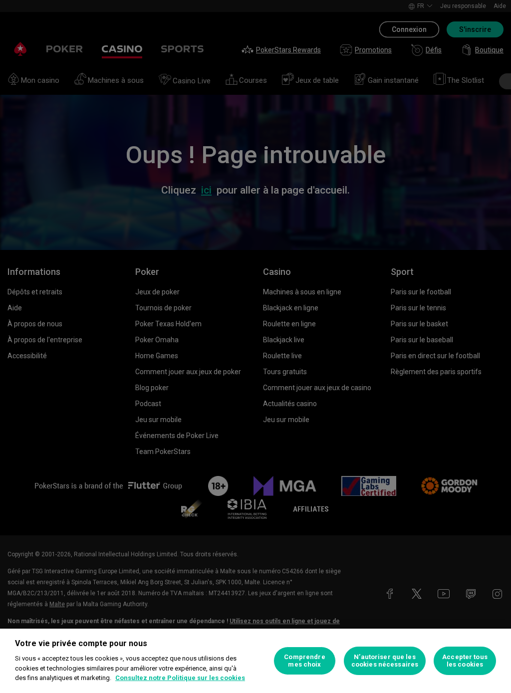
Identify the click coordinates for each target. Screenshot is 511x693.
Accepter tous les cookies (465, 661)
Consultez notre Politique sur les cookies (180, 678)
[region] (255, 661)
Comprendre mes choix (304, 661)
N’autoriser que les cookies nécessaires (384, 661)
